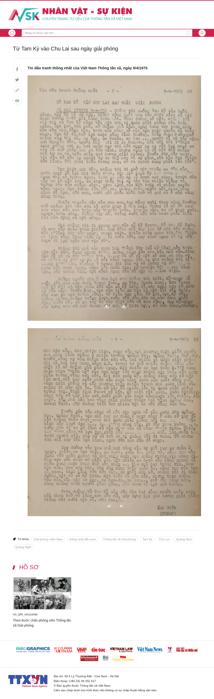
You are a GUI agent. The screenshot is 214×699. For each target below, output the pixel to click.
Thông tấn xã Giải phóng (119, 539)
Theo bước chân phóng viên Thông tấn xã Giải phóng (42, 623)
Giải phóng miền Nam (48, 539)
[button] (202, 32)
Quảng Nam (184, 539)
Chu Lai (164, 539)
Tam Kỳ (147, 539)
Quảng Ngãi (23, 547)
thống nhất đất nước (82, 539)
